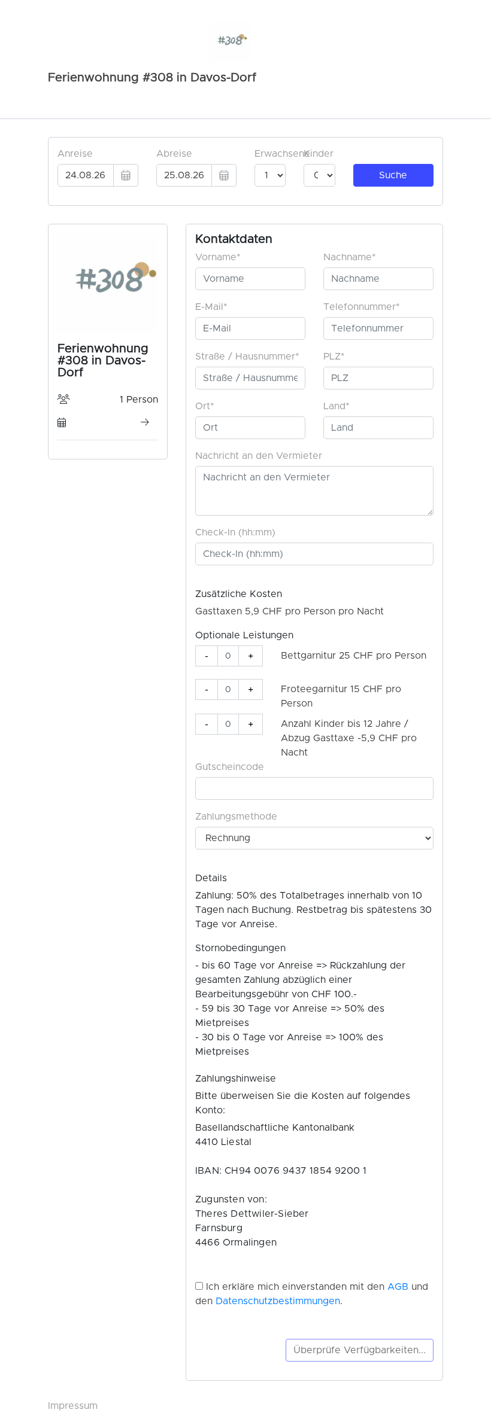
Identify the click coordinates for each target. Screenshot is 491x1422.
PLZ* (334, 356)
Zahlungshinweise (235, 1078)
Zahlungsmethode (236, 816)
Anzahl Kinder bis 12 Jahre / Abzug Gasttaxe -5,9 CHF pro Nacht (349, 738)
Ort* (204, 406)
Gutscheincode (229, 767)
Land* (336, 406)
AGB (397, 1287)
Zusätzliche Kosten (238, 594)
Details (211, 878)
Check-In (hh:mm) (235, 532)
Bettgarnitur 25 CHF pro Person (353, 655)
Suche (393, 175)
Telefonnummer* (361, 307)
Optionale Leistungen (244, 635)
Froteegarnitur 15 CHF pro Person (341, 696)
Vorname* (218, 257)
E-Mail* (211, 307)
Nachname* (349, 257)
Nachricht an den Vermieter (258, 456)
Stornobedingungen (240, 948)
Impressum (73, 1406)
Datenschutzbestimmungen (278, 1301)
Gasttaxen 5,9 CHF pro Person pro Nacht (289, 611)
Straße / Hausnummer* (247, 356)
